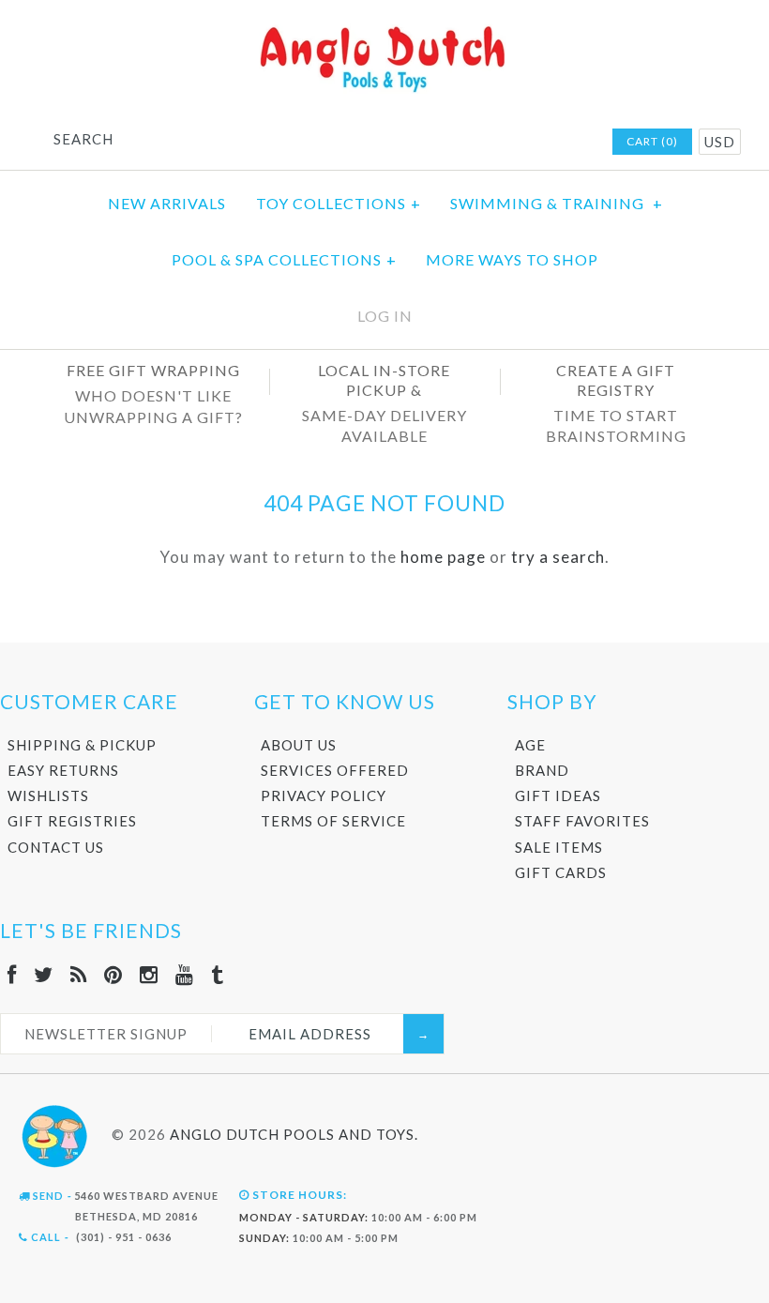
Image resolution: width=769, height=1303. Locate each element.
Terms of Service (333, 820)
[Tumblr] (217, 974)
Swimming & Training (556, 203)
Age (530, 744)
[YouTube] (184, 974)
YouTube (545, 142)
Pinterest (497, 142)
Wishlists (48, 795)
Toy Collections (338, 203)
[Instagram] (149, 974)
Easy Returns (63, 770)
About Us (299, 744)
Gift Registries (72, 820)
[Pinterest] (113, 974)
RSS (472, 142)
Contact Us (56, 847)
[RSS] (78, 974)
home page (443, 557)
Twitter (448, 142)
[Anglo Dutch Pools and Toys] (384, 29)
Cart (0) (652, 141)
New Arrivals (167, 203)
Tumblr (570, 142)
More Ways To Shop (512, 259)
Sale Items (559, 847)
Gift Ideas (558, 795)
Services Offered (335, 770)
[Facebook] (12, 974)
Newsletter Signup (106, 1033)
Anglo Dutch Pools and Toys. (294, 1134)
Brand (542, 770)
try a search (558, 557)
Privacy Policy (323, 795)
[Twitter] (43, 974)
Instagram (521, 142)
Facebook (424, 142)
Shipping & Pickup (82, 744)
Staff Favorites (582, 820)
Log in (385, 316)
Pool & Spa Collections (284, 259)
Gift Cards (561, 872)
